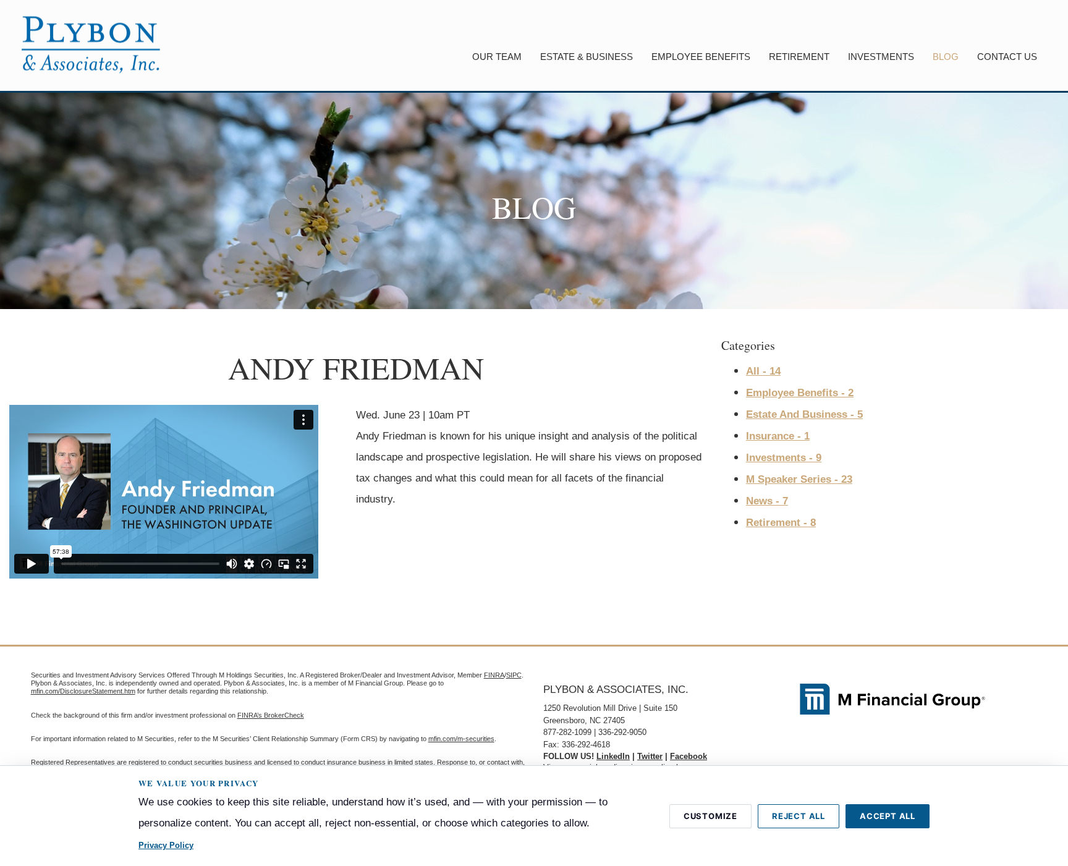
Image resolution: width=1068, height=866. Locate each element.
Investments (881, 56)
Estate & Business (586, 56)
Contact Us (1007, 56)
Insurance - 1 (778, 436)
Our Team (497, 56)
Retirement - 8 (781, 523)
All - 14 (763, 371)
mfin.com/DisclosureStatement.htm (83, 691)
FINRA (494, 675)
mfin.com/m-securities (461, 738)
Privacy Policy (165, 845)
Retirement (799, 56)
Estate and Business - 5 (804, 414)
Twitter (650, 756)
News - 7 (767, 501)
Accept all (887, 816)
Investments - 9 (783, 458)
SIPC (514, 675)
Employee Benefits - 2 (800, 393)
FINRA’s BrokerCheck (270, 715)
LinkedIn (613, 756)
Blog (946, 56)
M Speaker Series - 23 (799, 479)
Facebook (688, 756)
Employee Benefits (700, 56)
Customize (710, 816)
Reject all (798, 816)
